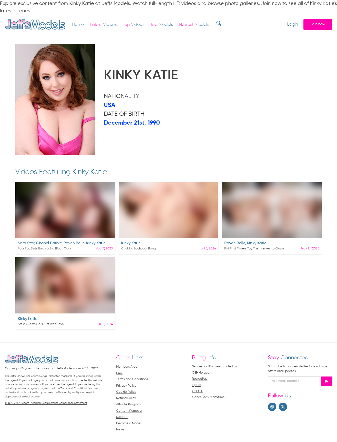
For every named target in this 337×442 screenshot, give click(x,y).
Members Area (126, 366)
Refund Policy (126, 398)
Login (292, 24)
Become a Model (128, 423)
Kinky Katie (96, 243)
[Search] (218, 23)
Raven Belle (73, 243)
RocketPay (199, 378)
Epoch (196, 385)
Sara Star (26, 243)
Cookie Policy (126, 391)
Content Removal (129, 410)
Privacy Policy (126, 385)
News (120, 429)
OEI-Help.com (202, 372)
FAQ (119, 373)
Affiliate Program (128, 404)
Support (122, 417)
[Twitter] (283, 407)
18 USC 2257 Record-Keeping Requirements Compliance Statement (46, 403)
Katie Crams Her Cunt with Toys (41, 324)
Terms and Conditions (132, 379)
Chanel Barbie (49, 243)
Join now (317, 24)
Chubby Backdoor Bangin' (139, 248)
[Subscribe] (326, 381)
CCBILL (197, 391)
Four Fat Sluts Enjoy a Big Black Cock (44, 248)
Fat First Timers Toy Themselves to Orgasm (255, 248)
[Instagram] (272, 407)
